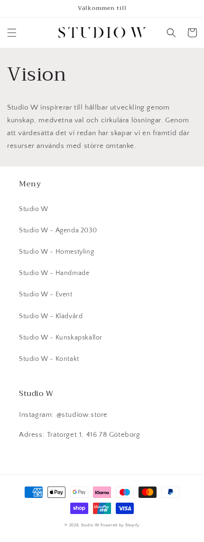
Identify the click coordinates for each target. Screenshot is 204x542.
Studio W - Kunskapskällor (60, 337)
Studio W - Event (46, 294)
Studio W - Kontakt (49, 359)
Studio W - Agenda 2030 (58, 230)
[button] (11, 32)
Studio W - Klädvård (51, 316)
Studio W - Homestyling (56, 252)
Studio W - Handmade (54, 273)
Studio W (33, 209)
